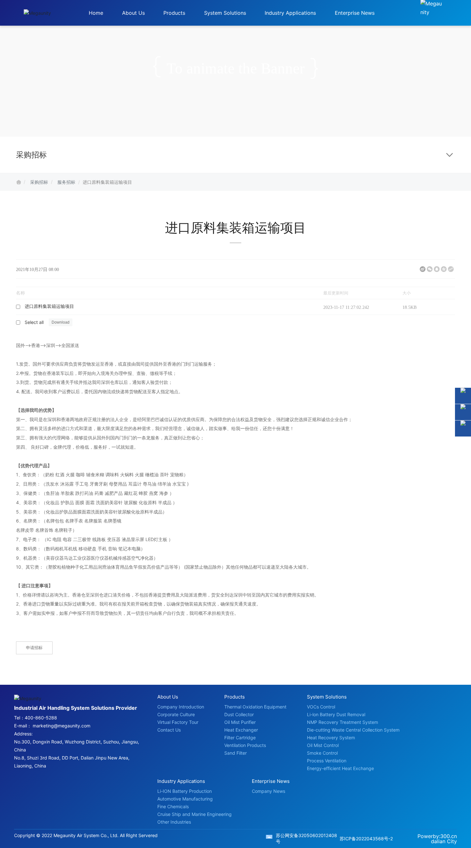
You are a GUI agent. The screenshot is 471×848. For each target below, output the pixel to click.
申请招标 (34, 647)
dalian (438, 841)
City (452, 841)
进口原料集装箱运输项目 (49, 306)
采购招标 (39, 182)
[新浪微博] (423, 269)
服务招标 (66, 182)
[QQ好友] (437, 269)
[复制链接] (451, 269)
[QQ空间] (444, 269)
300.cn (448, 836)
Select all (34, 322)
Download (305, 306)
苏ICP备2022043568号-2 (366, 838)
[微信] (430, 269)
